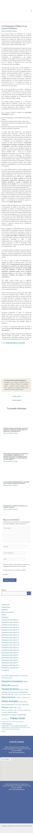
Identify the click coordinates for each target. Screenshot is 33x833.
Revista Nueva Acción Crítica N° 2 (10, 647)
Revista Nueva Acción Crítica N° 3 (10, 652)
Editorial (25, 681)
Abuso (3, 675)
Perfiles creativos (23, 701)
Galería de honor (6, 607)
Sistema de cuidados (12, 712)
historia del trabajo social (7, 694)
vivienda (3, 731)
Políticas (5, 707)
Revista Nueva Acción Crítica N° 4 (10, 655)
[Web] (14, 559)
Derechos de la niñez (7, 678)
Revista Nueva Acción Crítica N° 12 (10, 627)
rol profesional (20, 710)
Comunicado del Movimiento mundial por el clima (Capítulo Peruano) (16, 482)
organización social (26, 697)
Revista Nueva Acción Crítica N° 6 (10, 660)
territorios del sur (5, 718)
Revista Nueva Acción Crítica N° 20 (10, 650)
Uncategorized (5, 670)
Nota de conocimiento (7, 612)
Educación (6, 685)
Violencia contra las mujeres (17, 721)
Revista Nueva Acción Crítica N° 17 (10, 640)
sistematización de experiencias (9, 714)
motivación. (18, 697)
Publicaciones (5, 617)
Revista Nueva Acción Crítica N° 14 (10, 632)
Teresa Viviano (22, 715)
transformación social (6, 721)
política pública (25, 704)
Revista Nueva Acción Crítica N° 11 (10, 625)
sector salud (4, 712)
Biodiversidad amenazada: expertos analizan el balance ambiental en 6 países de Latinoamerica (15, 429)
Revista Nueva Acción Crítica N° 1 (10, 620)
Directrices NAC (5, 604)
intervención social (18, 694)
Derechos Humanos (12, 681)
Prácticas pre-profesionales (7, 710)
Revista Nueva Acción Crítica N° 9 (10, 667)
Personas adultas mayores (8, 704)
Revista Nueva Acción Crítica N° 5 (10, 657)
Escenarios (22, 689)
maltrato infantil (26, 694)
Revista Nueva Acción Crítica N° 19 (10, 645)
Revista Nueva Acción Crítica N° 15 (10, 635)
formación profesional (13, 692)
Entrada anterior (17, 396)
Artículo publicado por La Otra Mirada (15, 342)
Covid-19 (16, 675)
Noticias (15, 31)
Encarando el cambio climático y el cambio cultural (15, 506)
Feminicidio (5, 692)
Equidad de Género (10, 689)
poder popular (18, 704)
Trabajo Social (17, 718)
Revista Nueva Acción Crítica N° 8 (10, 665)
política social (12, 707)
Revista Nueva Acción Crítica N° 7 (10, 662)
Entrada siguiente (16, 400)
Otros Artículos (10, 701)
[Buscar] (29, 593)
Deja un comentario (7, 31)
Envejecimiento (14, 685)
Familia (26, 689)
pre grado (19, 707)
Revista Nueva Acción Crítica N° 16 (10, 637)
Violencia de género (7, 724)
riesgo (15, 710)
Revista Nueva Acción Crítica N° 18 (10, 642)
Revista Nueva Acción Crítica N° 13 (10, 630)
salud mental (27, 710)
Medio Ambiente (8, 697)
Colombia (11, 675)
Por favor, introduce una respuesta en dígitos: (14, 570)
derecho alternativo (24, 675)
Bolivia (6, 675)
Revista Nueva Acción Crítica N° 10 (10, 622)
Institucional (5, 609)
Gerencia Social (23, 692)
